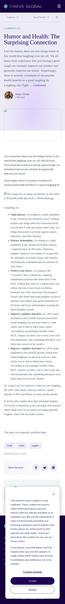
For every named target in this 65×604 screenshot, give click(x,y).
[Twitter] (44, 467)
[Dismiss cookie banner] (53, 494)
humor (21, 445)
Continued (39, 85)
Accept (32, 580)
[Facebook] (36, 467)
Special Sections (40, 17)
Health (9, 445)
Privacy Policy (17, 541)
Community (12, 28)
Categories (11, 17)
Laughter (35, 445)
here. (44, 432)
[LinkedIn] (53, 467)
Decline (32, 589)
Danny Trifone (22, 94)
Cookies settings (32, 571)
